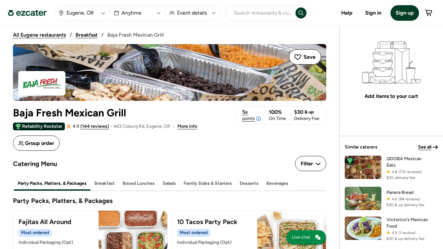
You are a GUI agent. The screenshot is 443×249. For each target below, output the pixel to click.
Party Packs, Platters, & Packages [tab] (52, 183)
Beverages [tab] (277, 183)
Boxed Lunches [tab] (139, 183)
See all (424, 147)
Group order (39, 143)
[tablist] (169, 183)
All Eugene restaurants (39, 35)
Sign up (405, 13)
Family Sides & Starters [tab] (208, 183)
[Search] (300, 12)
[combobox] (259, 12)
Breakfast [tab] (104, 183)
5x (248, 115)
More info (187, 126)
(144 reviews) (94, 126)
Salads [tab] (169, 183)
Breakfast (87, 35)
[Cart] (429, 13)
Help (347, 13)
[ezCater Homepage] (27, 13)
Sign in (373, 13)
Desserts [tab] (249, 183)
